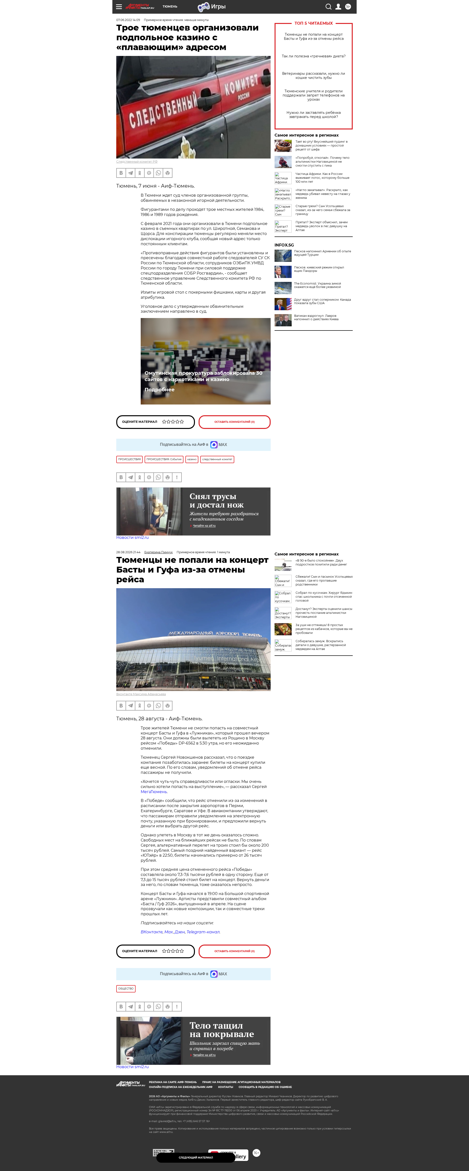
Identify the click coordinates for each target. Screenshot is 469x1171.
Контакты (225, 1087)
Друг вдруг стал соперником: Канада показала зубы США (322, 301)
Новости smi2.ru (132, 537)
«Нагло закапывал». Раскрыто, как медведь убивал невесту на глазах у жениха (323, 194)
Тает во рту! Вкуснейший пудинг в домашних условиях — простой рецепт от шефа (322, 145)
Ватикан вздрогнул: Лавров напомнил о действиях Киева (316, 317)
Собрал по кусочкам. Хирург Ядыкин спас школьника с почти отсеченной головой (324, 596)
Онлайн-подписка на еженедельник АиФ (181, 1087)
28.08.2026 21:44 (128, 552)
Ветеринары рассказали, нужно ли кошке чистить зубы (313, 76)
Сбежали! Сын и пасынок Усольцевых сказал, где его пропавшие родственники (324, 580)
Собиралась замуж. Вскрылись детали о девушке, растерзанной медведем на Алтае (321, 645)
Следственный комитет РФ (137, 161)
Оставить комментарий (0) (234, 422)
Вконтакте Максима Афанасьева (141, 694)
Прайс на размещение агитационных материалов (241, 1082)
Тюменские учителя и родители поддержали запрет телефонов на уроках (314, 95)
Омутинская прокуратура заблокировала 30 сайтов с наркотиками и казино (204, 376)
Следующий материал (196, 1157)
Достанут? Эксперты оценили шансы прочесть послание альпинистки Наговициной (324, 612)
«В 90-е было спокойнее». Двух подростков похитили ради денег (321, 562)
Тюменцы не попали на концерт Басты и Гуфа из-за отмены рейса (314, 36)
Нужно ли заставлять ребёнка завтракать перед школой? (314, 115)
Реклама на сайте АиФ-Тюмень (173, 1082)
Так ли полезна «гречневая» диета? (314, 56)
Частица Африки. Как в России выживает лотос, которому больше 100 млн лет (322, 177)
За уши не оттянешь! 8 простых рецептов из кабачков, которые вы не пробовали (324, 629)
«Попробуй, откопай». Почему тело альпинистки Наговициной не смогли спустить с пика (323, 161)
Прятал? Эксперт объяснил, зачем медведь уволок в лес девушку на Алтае (322, 226)
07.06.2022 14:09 (128, 20)
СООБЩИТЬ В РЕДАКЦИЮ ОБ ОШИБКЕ (265, 1087)
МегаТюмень (154, 791)
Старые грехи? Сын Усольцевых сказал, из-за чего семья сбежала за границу (323, 210)
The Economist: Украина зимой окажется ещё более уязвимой (317, 285)
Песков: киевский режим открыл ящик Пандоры (319, 269)
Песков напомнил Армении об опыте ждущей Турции (322, 253)
